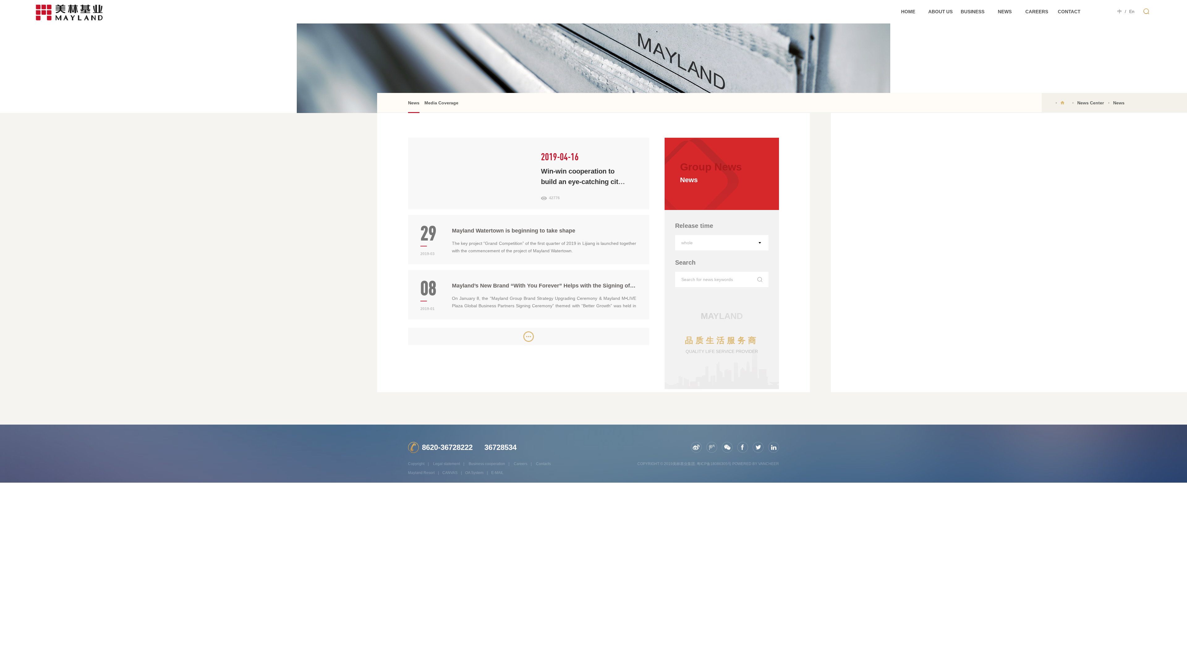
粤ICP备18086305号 (714, 464)
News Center (1090, 102)
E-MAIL (497, 473)
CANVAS (449, 473)
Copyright (416, 464)
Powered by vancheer (755, 464)
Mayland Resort (421, 473)
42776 (554, 198)
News (413, 102)
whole (687, 242)
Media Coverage (441, 102)
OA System (474, 473)
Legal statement (446, 464)
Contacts (543, 464)
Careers (520, 464)
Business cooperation (487, 464)
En (1131, 11)
